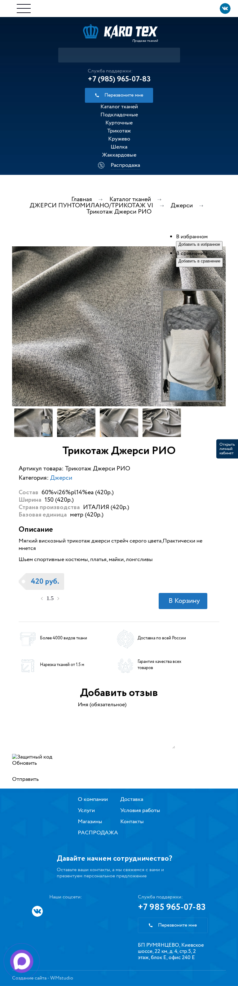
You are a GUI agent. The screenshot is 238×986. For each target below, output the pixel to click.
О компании (93, 799)
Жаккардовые (119, 155)
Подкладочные (119, 115)
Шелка (119, 147)
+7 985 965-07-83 (172, 907)
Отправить (25, 779)
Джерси (61, 478)
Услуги (86, 811)
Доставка (131, 799)
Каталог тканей (119, 107)
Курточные (119, 123)
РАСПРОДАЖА (98, 833)
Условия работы (140, 811)
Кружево (119, 139)
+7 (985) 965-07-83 (119, 79)
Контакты (132, 822)
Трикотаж (119, 131)
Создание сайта (29, 978)
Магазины (90, 822)
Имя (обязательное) (102, 705)
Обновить (24, 763)
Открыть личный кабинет (227, 449)
